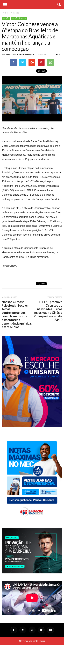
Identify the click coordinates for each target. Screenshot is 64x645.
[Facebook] (13, 630)
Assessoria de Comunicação (20, 54)
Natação (6, 18)
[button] (59, 4)
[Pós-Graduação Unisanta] (32, 572)
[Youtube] (50, 630)
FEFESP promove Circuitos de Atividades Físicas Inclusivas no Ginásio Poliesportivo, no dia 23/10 (47, 311)
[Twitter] (41, 630)
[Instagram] (22, 630)
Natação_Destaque (19, 18)
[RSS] (32, 630)
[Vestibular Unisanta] (32, 426)
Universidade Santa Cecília (32, 641)
